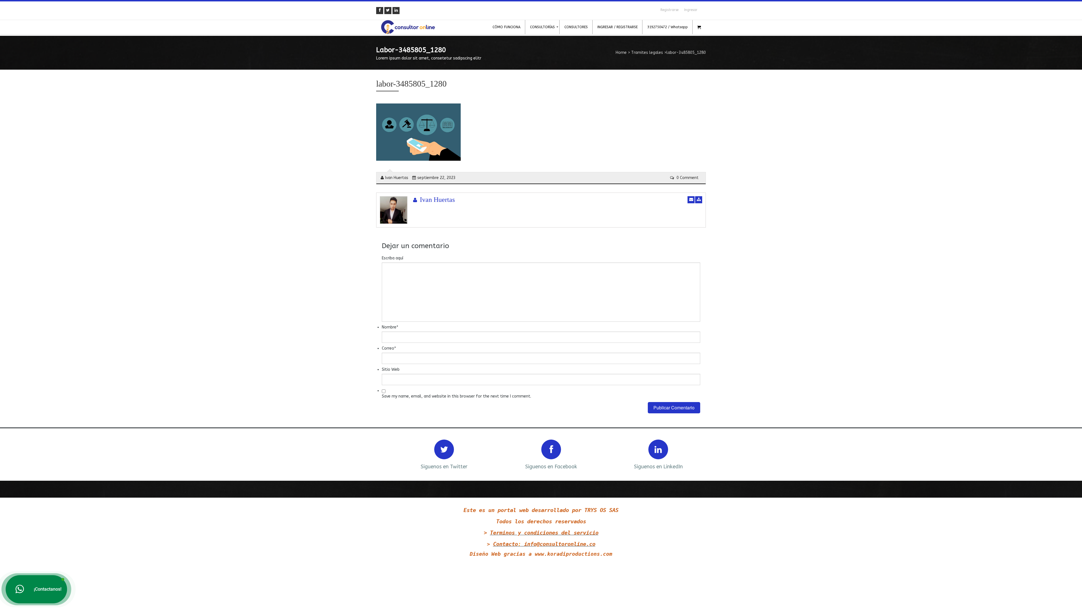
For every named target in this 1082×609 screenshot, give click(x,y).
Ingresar (690, 10)
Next (694, 453)
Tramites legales (647, 52)
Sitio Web (391, 369)
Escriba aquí (392, 258)
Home (621, 52)
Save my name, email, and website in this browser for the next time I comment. (456, 396)
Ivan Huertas (396, 177)
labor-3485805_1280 (411, 83)
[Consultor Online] (408, 27)
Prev (388, 453)
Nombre (390, 327)
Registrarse (669, 10)
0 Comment (687, 177)
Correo (389, 348)
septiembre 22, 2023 (436, 177)
